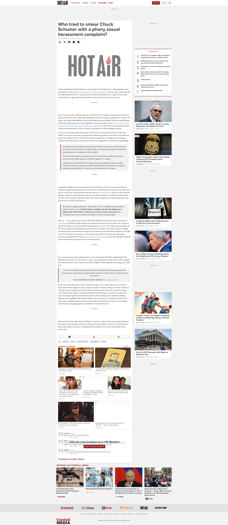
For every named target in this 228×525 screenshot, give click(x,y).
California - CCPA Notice (141, 514)
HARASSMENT (94, 341)
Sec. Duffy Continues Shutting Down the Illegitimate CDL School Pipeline (152, 255)
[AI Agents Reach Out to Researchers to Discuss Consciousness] (153, 208)
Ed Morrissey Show (91, 514)
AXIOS (73, 341)
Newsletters (100, 514)
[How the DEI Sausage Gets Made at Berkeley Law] (153, 339)
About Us (83, 514)
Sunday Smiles (145, 79)
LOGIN (164, 3)
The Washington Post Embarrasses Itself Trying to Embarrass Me (67, 491)
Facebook (103, 226)
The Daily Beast (105, 192)
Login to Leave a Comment (94, 446)
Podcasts (75, 3)
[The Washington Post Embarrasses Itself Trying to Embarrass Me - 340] (70, 477)
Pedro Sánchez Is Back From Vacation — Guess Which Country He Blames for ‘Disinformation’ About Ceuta (158, 492)
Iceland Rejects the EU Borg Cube (151, 90)
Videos (85, 3)
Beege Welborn (140, 259)
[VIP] (111, 3)
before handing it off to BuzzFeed (96, 237)
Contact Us (130, 514)
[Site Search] (170, 3)
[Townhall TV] (102, 3)
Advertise (106, 514)
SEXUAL (103, 341)
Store (93, 3)
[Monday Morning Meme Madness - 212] (99, 477)
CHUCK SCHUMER (82, 341)
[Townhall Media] (63, 521)
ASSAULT (65, 341)
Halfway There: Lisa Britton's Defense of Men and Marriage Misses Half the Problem (153, 317)
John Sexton (140, 129)
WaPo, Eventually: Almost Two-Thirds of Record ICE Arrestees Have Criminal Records (153, 159)
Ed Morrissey (140, 164)
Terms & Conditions (114, 514)
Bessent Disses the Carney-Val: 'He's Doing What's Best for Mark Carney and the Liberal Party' (155, 74)
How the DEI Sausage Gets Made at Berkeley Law (152, 353)
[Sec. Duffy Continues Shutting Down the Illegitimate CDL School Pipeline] (153, 241)
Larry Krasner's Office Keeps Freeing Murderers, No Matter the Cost (152, 125)
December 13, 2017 (111, 279)
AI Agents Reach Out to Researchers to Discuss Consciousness (152, 222)
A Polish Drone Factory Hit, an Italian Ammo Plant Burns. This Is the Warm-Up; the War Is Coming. (128, 491)
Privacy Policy (123, 514)
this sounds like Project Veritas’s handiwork (92, 92)
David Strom (140, 322)
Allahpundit (63, 38)
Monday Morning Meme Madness (99, 489)
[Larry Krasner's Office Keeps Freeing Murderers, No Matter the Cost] (153, 111)
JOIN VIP (156, 3)
